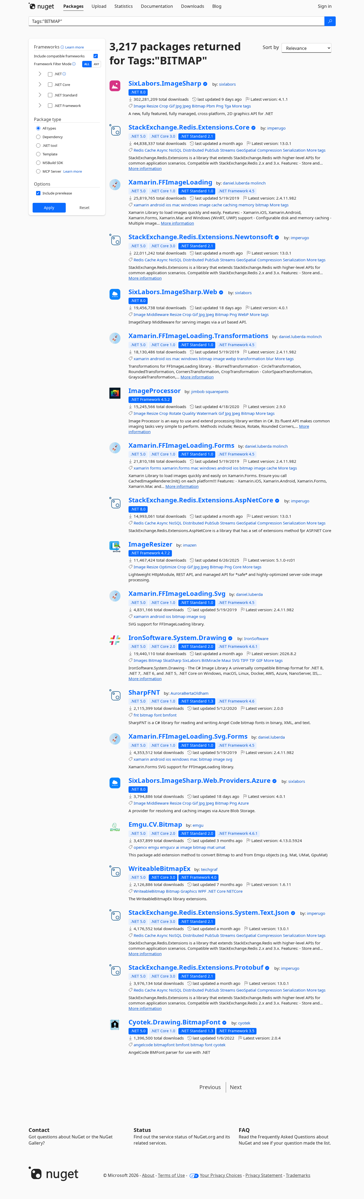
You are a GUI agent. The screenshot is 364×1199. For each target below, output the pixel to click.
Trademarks (298, 1175)
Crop (163, 106)
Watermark (207, 413)
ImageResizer (150, 544)
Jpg (179, 106)
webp (231, 358)
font (158, 715)
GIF (259, 660)
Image (139, 106)
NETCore (234, 891)
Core (237, 566)
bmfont (169, 715)
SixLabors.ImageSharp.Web (173, 292)
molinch (258, 183)
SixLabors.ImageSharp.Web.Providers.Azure (200, 780)
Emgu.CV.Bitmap (155, 824)
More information (145, 168)
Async (162, 150)
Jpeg (187, 106)
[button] (63, 47)
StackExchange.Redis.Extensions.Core (189, 127)
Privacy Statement (263, 1175)
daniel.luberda (237, 183)
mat (210, 847)
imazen (189, 545)
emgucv (167, 847)
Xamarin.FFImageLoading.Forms (181, 445)
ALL (86, 64)
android (157, 204)
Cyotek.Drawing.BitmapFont (174, 1022)
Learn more (74, 47)
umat (220, 847)
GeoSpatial (246, 150)
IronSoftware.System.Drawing (177, 638)
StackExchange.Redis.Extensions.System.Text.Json (209, 912)
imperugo (276, 128)
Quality (189, 413)
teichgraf (209, 869)
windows (189, 204)
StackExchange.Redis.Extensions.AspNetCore (201, 500)
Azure (243, 803)
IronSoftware (256, 638)
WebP (243, 314)
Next (236, 1087)
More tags (241, 106)
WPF (202, 891)
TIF (252, 660)
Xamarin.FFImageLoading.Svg (177, 593)
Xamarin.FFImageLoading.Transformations (198, 336)
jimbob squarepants (209, 391)
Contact (39, 1130)
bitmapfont (164, 1044)
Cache (150, 150)
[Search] (330, 21)
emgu (198, 825)
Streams (227, 150)
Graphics (189, 891)
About (148, 1175)
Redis (139, 150)
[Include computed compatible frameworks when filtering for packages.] (95, 56)
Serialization (294, 150)
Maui (226, 660)
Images (140, 660)
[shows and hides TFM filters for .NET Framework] (40, 105)
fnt (136, 715)
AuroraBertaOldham (190, 693)
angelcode (143, 1044)
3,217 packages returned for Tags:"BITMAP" (175, 53)
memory (246, 204)
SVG (236, 660)
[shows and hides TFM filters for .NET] (40, 74)
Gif (172, 106)
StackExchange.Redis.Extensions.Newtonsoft (201, 237)
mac (176, 204)
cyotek (244, 1023)
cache (217, 204)
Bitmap (198, 106)
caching (230, 204)
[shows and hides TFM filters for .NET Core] (40, 84)
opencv (140, 847)
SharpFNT (144, 692)
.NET (211, 891)
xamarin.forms (176, 468)
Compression (269, 150)
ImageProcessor (155, 391)
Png (219, 106)
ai (177, 847)
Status (142, 1130)
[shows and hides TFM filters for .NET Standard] (40, 95)
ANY (96, 64)
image (204, 204)
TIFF (244, 660)
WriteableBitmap (149, 891)
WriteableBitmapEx (159, 868)
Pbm (210, 106)
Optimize (167, 566)
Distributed (193, 150)
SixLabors (191, 660)
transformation (251, 358)
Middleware (158, 314)
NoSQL (175, 150)
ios (168, 204)
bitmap (262, 204)
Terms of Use (171, 1175)
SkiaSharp (172, 660)
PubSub (212, 150)
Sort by (271, 47)
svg (202, 616)
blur (270, 358)
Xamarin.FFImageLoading (170, 182)
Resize (152, 106)
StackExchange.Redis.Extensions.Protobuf (196, 967)
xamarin (141, 204)
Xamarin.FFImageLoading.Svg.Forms (188, 736)
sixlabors (227, 84)
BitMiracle (211, 660)
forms (155, 468)
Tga (227, 106)
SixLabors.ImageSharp (165, 83)
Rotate (175, 413)
